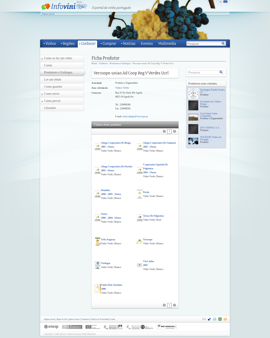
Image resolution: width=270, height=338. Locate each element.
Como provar (52, 100)
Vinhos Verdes (122, 87)
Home (94, 63)
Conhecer (103, 63)
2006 (103, 194)
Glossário (50, 108)
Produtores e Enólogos (120, 63)
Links (112, 319)
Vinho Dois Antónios (111, 285)
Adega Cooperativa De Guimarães (160, 142)
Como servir (51, 93)
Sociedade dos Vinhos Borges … (210, 102)
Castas (48, 65)
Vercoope (147, 239)
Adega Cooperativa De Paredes (116, 166)
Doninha (105, 190)
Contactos (85, 319)
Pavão (146, 192)
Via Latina (148, 261)
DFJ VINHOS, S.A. (210, 127)
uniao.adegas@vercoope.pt (135, 116)
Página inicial (48, 14)
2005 (103, 146)
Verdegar (105, 263)
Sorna (104, 214)
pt (225, 1)
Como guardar (53, 86)
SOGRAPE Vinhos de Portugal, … (210, 138)
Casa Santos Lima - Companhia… (209, 114)
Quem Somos (74, 319)
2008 (103, 288)
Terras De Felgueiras (153, 215)
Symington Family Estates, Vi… (212, 91)
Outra (111, 146)
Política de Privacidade (100, 319)
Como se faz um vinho (58, 58)
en (220, 1)
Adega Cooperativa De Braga (116, 142)
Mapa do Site (62, 319)
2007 (145, 265)
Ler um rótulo (52, 79)
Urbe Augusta (108, 239)
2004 (110, 217)
